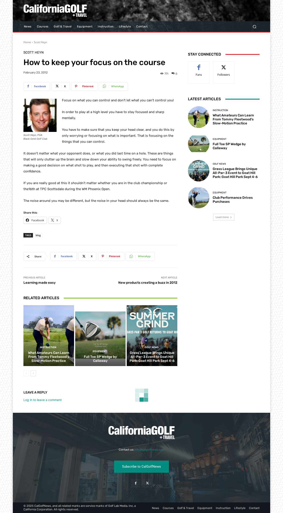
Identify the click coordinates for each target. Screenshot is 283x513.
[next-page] (33, 373)
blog (38, 235)
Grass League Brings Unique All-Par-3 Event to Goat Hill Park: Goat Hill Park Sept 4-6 (152, 357)
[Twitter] (147, 483)
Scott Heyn (40, 42)
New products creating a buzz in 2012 (147, 283)
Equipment (100, 351)
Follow (224, 65)
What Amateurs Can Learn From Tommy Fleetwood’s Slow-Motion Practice (48, 357)
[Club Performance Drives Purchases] (198, 197)
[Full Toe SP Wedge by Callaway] (100, 335)
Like (198, 65)
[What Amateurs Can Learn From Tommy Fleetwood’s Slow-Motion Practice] (48, 335)
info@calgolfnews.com (149, 449)
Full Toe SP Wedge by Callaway (100, 359)
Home (27, 42)
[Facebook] (135, 483)
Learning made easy (39, 283)
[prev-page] (26, 373)
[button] (254, 26)
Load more (222, 217)
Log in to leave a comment (42, 400)
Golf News (152, 347)
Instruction (48, 347)
